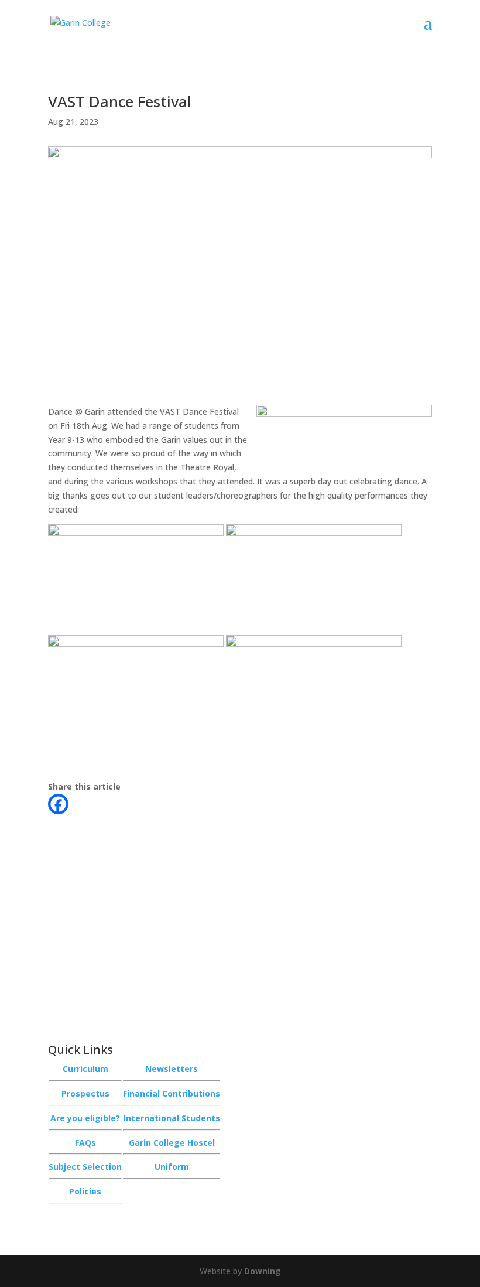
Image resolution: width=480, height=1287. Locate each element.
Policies (85, 1191)
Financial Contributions (171, 1093)
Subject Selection (85, 1166)
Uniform (172, 1166)
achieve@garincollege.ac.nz (125, 975)
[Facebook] (58, 804)
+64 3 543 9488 (106, 952)
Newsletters (171, 1068)
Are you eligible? (85, 1118)
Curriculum (85, 1068)
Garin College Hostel (172, 1142)
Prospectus (85, 1093)
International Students (172, 1118)
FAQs (85, 1142)
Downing (262, 1270)
